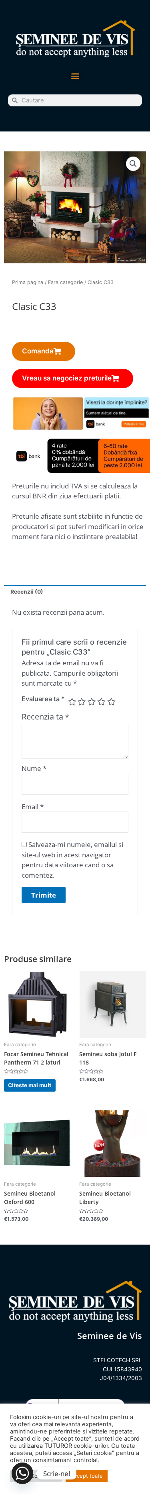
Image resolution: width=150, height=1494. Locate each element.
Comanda (38, 351)
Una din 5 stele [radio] (72, 702)
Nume (34, 768)
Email (33, 806)
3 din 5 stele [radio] (92, 702)
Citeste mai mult (29, 1085)
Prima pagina (27, 282)
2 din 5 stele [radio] (82, 702)
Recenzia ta (45, 716)
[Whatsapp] (22, 1473)
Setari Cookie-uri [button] (36, 1475)
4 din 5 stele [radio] (101, 702)
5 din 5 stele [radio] (111, 702)
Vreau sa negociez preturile (67, 378)
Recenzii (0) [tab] (26, 591)
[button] (75, 75)
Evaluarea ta (43, 699)
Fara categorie (65, 282)
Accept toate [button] (86, 1475)
